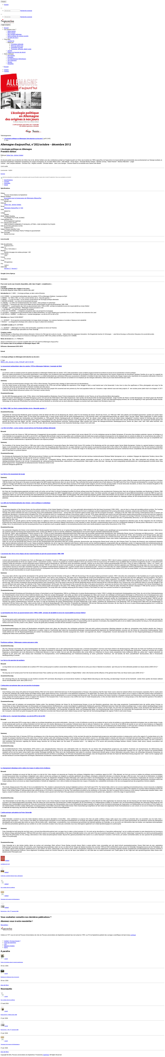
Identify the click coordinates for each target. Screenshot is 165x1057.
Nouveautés (11, 55)
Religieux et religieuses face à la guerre (10, 977)
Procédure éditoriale (17, 44)
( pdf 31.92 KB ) (29, 362)
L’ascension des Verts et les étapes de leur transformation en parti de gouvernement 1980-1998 (32, 554)
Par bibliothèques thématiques (17, 59)
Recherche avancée (26, 11)
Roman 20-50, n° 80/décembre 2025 (9, 1014)
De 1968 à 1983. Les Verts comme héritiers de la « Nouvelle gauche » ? (24, 408)
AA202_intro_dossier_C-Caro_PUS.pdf (12, 362)
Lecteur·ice (11, 41)
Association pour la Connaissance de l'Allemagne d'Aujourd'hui (22, 198)
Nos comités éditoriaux (15, 34)
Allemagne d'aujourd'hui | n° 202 (13, 208)
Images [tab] (6, 70)
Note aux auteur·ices (17, 46)
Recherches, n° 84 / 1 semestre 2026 (9, 911)
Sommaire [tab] (7, 183)
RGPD (6, 947)
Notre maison (12, 31)
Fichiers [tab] (6, 71)
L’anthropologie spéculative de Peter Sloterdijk (16, 812)
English (6, 4)
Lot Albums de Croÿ (5, 864)
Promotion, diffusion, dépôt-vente (21, 49)
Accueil (6, 28)
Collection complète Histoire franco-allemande (12, 875)
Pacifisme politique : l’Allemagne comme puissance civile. (19, 642)
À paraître (10, 57)
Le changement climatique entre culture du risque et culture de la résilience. (26, 768)
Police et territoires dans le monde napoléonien (12, 962)
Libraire (10, 51)
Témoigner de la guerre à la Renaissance (10, 899)
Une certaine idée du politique (8, 887)
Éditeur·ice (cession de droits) (17, 52)
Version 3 (14, 268)
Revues (10, 62)
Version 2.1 (7, 268)
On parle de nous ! (13, 37)
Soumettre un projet (17, 47)
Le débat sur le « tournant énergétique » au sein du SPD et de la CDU (23, 716)
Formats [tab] (6, 181)
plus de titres (5, 985)
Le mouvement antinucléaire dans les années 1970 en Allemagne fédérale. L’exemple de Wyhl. (31, 366)
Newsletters (4, 925)
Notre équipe (11, 33)
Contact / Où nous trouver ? (12, 941)
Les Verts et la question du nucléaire (13, 660)
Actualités (11, 64)
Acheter (3, 174)
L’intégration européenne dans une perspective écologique (20, 685)
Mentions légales (9, 946)
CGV (5, 944)
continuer (133, 935)
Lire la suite (4, 166)
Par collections (12, 60)
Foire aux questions (10, 942)
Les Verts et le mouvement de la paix (13, 474)
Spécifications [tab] (8, 180)
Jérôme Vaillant (18, 155)
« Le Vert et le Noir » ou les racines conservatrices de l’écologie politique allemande (28, 428)
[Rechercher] (1, 14)
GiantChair (46, 1055)
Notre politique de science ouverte (18, 36)
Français (3, 1)
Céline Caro (9, 155)
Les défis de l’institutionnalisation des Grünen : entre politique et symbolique (25, 503)
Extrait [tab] (6, 185)
